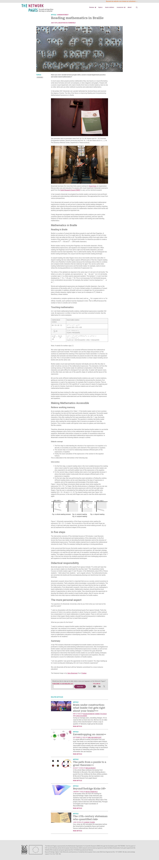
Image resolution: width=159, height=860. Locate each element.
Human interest (63, 14)
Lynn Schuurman (81, 716)
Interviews (39, 77)
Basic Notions (109, 7)
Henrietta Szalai (101, 714)
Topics (100, 7)
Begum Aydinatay (89, 714)
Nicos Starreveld (69, 23)
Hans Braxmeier (72, 673)
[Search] (136, 7)
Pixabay (83, 673)
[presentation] (62, 241)
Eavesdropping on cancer (89, 734)
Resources (120, 7)
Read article (77, 726)
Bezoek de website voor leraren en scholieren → (121, 1)
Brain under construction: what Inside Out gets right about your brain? (89, 708)
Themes (91, 7)
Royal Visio (92, 186)
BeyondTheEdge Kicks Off (89, 788)
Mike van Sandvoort (94, 737)
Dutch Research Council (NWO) (70, 190)
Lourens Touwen (89, 822)
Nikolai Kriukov (91, 768)
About (129, 7)
